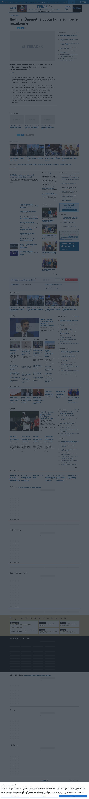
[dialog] (44, 790)
